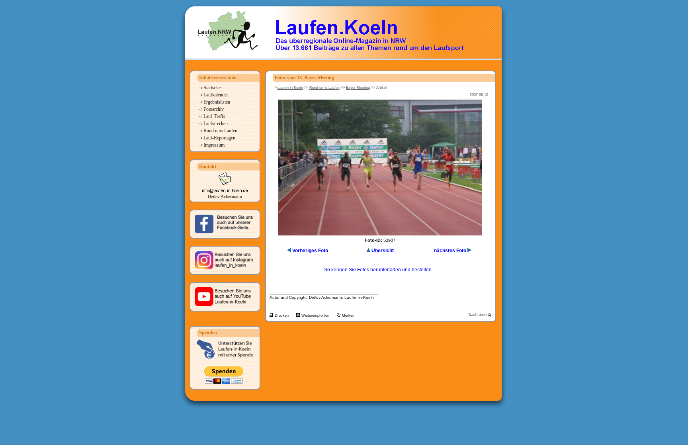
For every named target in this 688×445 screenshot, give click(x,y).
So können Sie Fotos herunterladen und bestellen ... (380, 269)
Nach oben (478, 315)
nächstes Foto (450, 250)
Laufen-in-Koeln (290, 88)
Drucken (282, 316)
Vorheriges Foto (310, 250)
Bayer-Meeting (358, 88)
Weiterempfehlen (315, 316)
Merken (348, 316)
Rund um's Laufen (324, 88)
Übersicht (382, 250)
